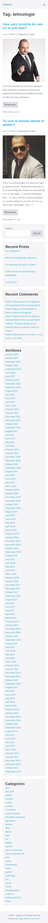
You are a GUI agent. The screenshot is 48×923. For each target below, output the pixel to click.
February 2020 (12, 490)
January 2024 (11, 358)
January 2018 (11, 581)
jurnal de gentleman (14, 854)
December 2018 (13, 541)
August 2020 (11, 471)
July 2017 (10, 603)
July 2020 (10, 475)
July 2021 (10, 435)
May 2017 (10, 610)
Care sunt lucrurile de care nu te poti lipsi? (23, 26)
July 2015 (10, 691)
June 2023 (10, 373)
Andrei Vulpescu (13, 302)
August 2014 (11, 731)
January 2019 (11, 537)
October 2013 (11, 768)
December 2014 (13, 717)
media (8, 861)
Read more (11, 105)
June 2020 (10, 479)
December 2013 (13, 760)
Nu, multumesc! (12, 251)
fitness (8, 832)
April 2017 (10, 614)
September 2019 (13, 508)
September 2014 (13, 728)
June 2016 (10, 651)
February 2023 (12, 380)
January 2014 (11, 757)
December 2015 (13, 673)
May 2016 (10, 654)
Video (8, 901)
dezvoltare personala (15, 817)
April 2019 (10, 526)
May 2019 (10, 523)
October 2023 (11, 365)
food (7, 835)
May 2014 (10, 742)
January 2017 (11, 625)
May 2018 (10, 567)
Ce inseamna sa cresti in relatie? (20, 265)
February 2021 (12, 449)
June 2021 (10, 438)
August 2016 (11, 643)
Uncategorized (12, 890)
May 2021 (10, 442)
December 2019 (13, 497)
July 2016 (10, 647)
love (19, 219)
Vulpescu (7, 4)
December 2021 (13, 416)
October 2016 (11, 636)
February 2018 (12, 578)
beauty (8, 795)
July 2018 (10, 559)
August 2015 (11, 687)
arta (7, 788)
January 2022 (11, 413)
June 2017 (10, 607)
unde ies (9, 894)
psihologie (10, 876)
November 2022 (13, 384)
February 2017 (12, 621)
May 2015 (10, 698)
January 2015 (11, 713)
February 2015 (12, 709)
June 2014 (10, 739)
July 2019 (10, 515)
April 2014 (10, 746)
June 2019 (10, 519)
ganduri (16, 112)
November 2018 (13, 545)
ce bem (8, 802)
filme (7, 828)
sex (7, 879)
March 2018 (11, 574)
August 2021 (11, 431)
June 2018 (10, 563)
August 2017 (11, 600)
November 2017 (13, 588)
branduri (9, 799)
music (8, 868)
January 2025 (11, 354)
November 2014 (13, 720)
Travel (8, 886)
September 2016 (13, 640)
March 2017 (11, 618)
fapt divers (10, 821)
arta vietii (9, 791)
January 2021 (11, 453)
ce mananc (10, 810)
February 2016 (12, 665)
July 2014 (10, 735)
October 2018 (11, 548)
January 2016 (11, 669)
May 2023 (10, 376)
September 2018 (13, 552)
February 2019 (12, 534)
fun (14, 219)
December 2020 (13, 457)
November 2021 (13, 420)
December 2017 (13, 585)
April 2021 (10, 446)
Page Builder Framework (29, 918)
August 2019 (11, 512)
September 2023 (13, 369)
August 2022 (11, 391)
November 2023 (13, 362)
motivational (11, 865)
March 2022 (11, 406)
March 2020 (11, 486)
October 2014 (11, 724)
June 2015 (10, 695)
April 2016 (10, 658)
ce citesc (9, 806)
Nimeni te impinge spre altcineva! (21, 258)
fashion (8, 824)
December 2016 (13, 629)
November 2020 (13, 460)
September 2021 (13, 428)
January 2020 (11, 493)
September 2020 (13, 468)
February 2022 (12, 409)
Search (8, 228)
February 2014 (12, 753)
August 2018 (11, 555)
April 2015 (10, 702)
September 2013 (13, 772)
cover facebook (12, 813)
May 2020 (10, 482)
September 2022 (13, 387)
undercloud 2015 (13, 897)
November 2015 (13, 676)
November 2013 (13, 764)
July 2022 (10, 395)
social (8, 883)
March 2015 (11, 706)
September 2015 (13, 684)
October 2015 (11, 680)
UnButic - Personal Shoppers (19, 323)
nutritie (8, 872)
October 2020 (11, 464)
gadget (8, 843)
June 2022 (10, 398)
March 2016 (11, 662)
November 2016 (13, 632)
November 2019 (13, 501)
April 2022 (10, 402)
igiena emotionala (13, 850)
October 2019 (11, 504)
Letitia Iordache (12, 334)
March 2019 (11, 530)
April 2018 (10, 570)
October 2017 (11, 592)
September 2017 (13, 596)
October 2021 (11, 424)
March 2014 (11, 749)
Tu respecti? (11, 282)
